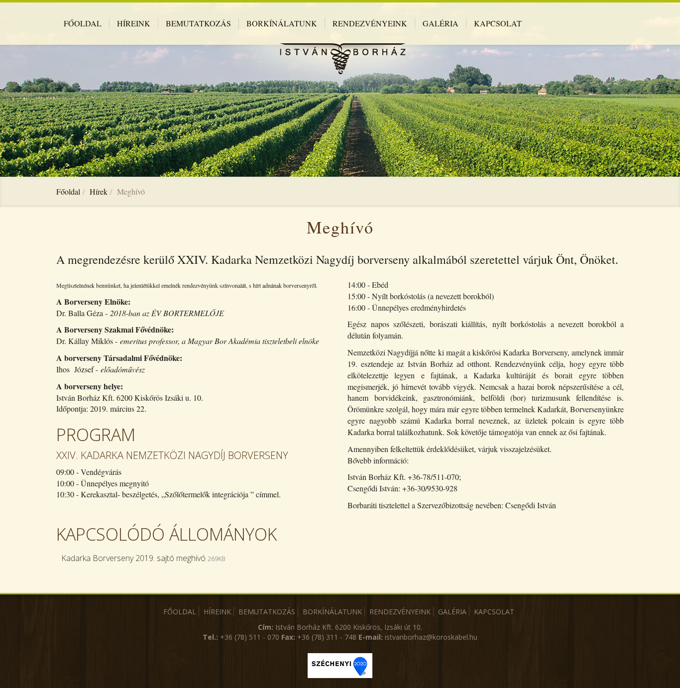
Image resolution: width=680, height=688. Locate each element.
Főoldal (68, 191)
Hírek (99, 191)
